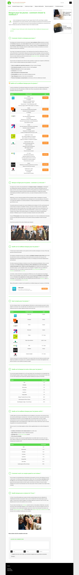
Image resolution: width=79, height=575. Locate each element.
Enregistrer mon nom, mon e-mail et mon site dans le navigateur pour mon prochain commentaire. (29, 554)
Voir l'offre (44, 288)
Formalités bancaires (59, 6)
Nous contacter (9, 569)
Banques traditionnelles (39, 6)
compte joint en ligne (22, 434)
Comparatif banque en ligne (17, 6)
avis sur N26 (22, 270)
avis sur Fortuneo (24, 279)
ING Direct (42, 278)
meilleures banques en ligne (18, 509)
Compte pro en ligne (28, 6)
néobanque (25, 505)
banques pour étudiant (35, 56)
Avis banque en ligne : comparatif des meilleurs (18, 10)
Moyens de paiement (49, 6)
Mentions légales (10, 570)
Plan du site (9, 568)
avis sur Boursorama (36, 269)
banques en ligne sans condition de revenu (40, 509)
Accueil (9, 6)
